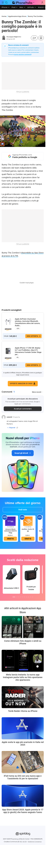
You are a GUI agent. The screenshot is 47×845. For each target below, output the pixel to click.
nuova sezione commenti (22, 54)
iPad (13, 7)
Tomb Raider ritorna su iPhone (22, 711)
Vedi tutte (22, 509)
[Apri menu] (34, 2)
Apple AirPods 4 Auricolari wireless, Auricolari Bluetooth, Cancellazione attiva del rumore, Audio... (27, 322)
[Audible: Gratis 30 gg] (27, 521)
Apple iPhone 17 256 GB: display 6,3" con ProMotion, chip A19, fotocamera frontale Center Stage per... (28, 351)
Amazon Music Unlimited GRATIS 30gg (10, 531)
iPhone (4, 7)
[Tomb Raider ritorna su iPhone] (23, 697)
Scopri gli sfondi (21, 453)
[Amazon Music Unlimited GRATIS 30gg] (10, 521)
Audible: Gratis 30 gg (28, 530)
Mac (21, 7)
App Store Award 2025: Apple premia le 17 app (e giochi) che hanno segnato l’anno (22, 811)
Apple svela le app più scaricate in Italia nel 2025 (23, 743)
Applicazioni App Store (17, 16)
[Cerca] (6, 2)
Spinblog (15, 839)
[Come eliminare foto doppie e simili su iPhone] (23, 627)
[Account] (42, 2)
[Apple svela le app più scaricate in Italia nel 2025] (23, 728)
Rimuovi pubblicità (23, 92)
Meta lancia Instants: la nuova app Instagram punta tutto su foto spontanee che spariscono (22, 677)
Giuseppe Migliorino (13, 37)
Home (4, 16)
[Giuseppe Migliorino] (4, 38)
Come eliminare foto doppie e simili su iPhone (22, 642)
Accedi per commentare (23, 409)
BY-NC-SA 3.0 (22, 842)
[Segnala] (17, 427)
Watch (41, 7)
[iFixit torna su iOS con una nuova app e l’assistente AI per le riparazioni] (23, 762)
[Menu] (3, 2)
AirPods (30, 7)
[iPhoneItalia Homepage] (22, 2)
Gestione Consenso (35, 842)
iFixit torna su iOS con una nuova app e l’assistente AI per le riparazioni (23, 777)
